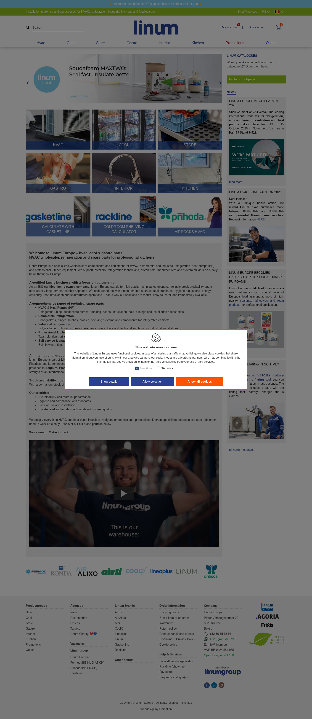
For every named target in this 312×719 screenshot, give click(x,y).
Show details (108, 381)
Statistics (167, 368)
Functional (146, 368)
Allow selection (152, 381)
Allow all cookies (200, 381)
